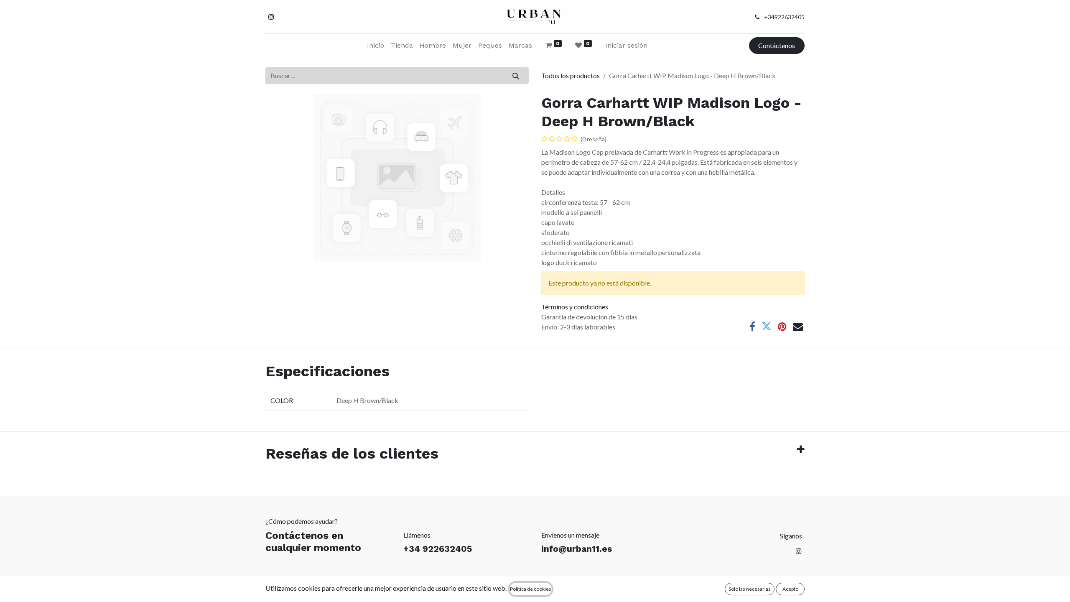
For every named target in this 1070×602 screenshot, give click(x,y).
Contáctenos (776, 45)
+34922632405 (784, 16)
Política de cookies (530, 589)
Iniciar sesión (626, 45)
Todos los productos (570, 75)
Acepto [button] (790, 589)
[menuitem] (375, 45)
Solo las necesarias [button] (750, 589)
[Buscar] (516, 75)
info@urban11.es (576, 548)
